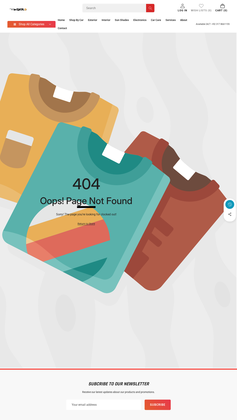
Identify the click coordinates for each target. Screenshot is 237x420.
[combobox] (118, 8)
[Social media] (229, 214)
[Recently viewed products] (229, 204)
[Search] (150, 8)
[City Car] (26, 11)
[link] (201, 8)
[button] (222, 8)
